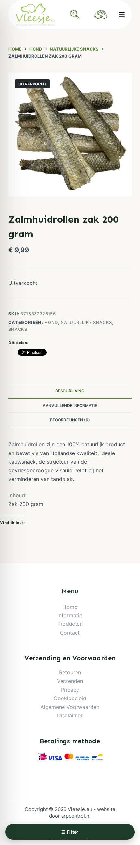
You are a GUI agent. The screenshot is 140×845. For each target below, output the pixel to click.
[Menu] (122, 15)
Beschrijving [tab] (69, 390)
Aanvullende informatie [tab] (70, 405)
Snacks (17, 329)
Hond (51, 322)
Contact (70, 632)
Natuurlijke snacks (86, 322)
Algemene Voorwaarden (69, 707)
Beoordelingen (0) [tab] (70, 419)
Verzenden (70, 681)
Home (70, 607)
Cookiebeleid (70, 698)
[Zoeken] (75, 15)
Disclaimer (70, 715)
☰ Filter (69, 832)
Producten (70, 624)
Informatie (69, 615)
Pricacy (70, 689)
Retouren (70, 672)
